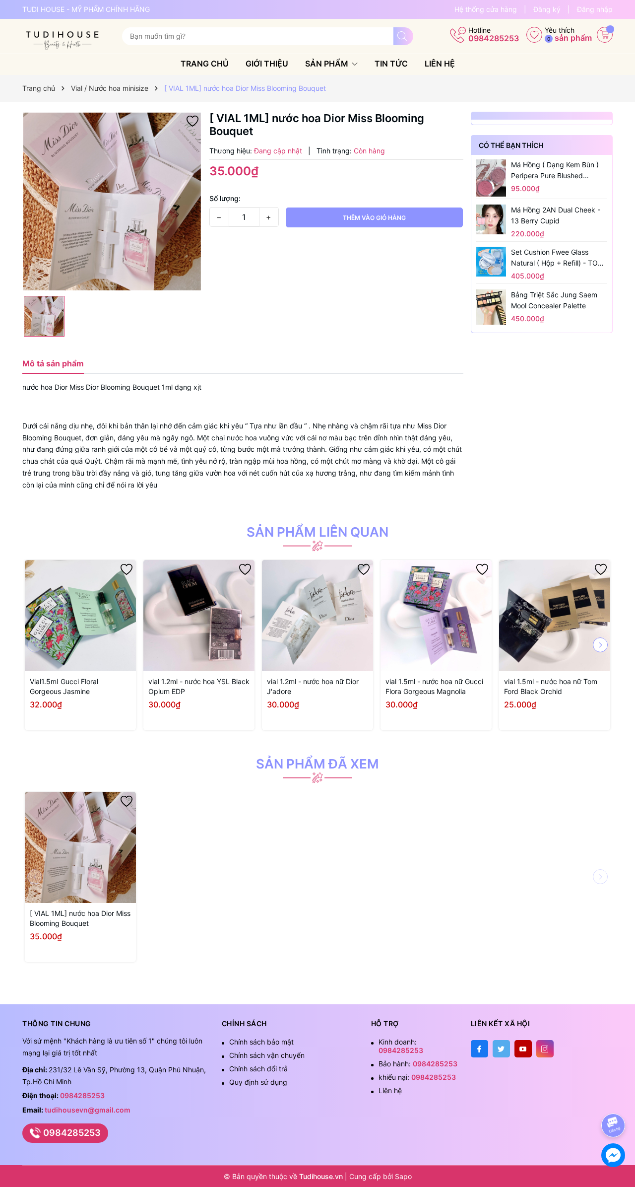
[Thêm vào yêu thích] (192, 120)
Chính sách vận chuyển (267, 1055)
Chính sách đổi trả (258, 1068)
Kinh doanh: (401, 1046)
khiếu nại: (417, 1077)
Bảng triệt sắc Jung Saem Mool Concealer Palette (554, 300)
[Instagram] (545, 1048)
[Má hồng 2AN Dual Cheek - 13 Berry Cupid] (491, 219)
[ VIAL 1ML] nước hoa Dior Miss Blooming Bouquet (80, 918)
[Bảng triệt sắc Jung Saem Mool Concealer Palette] (491, 307)
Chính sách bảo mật (261, 1042)
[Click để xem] (112, 201)
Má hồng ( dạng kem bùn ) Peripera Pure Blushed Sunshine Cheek (555, 170)
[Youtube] (523, 1048)
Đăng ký (547, 9)
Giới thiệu (267, 64)
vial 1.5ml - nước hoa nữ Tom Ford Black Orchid (550, 686)
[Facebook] (479, 1048)
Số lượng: (225, 198)
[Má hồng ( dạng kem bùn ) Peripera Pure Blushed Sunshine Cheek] (491, 177)
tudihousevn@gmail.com (87, 1110)
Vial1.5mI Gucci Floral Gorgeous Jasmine (64, 686)
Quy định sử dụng (258, 1082)
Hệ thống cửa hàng (485, 9)
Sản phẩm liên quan (317, 532)
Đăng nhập (595, 9)
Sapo (403, 1176)
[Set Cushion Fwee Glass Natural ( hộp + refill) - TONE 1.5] (491, 262)
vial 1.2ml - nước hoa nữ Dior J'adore (313, 686)
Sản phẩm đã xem (317, 764)
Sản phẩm (327, 64)
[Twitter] (501, 1048)
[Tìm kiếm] (403, 36)
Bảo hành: (418, 1063)
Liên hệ (440, 64)
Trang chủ (205, 64)
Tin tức (391, 64)
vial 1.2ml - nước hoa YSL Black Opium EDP (199, 686)
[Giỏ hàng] (605, 35)
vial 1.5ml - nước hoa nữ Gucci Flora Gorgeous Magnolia (434, 686)
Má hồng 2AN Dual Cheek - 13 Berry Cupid (555, 214)
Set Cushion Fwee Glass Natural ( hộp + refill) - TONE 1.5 (559, 258)
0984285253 (493, 38)
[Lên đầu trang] (615, 1099)
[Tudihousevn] (69, 36)
